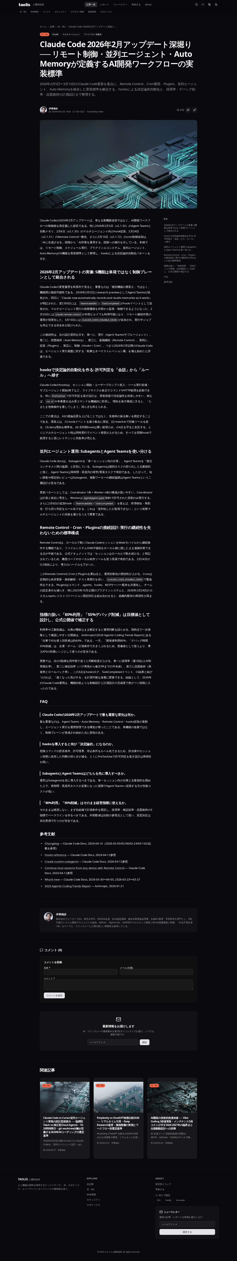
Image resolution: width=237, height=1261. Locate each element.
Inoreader (180, 1200)
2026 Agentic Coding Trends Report (68, 886)
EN (203, 4)
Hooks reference (56, 855)
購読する (187, 1231)
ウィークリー (120, 4)
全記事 (90, 1184)
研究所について (163, 1184)
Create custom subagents (61, 861)
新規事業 (92, 11)
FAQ (166, 276)
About (148, 4)
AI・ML (23, 11)
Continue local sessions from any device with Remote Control (84, 868)
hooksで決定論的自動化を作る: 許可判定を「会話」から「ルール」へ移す (180, 238)
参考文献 (168, 281)
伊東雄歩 (61, 914)
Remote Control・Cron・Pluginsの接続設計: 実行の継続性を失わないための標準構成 (180, 257)
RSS (159, 1200)
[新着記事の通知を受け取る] (209, 4)
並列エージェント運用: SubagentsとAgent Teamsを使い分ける (180, 248)
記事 (52, 26)
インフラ (46, 11)
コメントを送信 (54, 995)
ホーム (43, 26)
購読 (144, 1042)
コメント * (49, 978)
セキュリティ (60, 11)
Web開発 (35, 11)
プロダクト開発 (77, 11)
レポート (104, 4)
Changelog (52, 843)
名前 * (47, 968)
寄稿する (136, 4)
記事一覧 (90, 4)
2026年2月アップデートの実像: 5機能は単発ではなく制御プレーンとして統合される (180, 228)
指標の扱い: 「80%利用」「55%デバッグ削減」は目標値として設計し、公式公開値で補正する (180, 268)
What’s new (52, 879)
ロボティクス (106, 11)
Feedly (168, 1200)
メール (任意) (126, 968)
